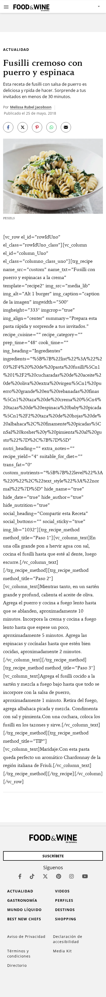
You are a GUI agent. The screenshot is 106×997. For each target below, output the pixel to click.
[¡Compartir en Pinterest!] (37, 127)
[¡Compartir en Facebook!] (8, 127)
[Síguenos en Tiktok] (32, 876)
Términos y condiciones (19, 953)
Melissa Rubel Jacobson (30, 107)
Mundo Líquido (24, 909)
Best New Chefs (24, 918)
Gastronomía (22, 900)
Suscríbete (53, 855)
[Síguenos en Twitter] (45, 876)
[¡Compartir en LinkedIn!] (51, 127)
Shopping (65, 918)
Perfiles (64, 900)
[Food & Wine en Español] (31, 6)
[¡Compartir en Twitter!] (22, 127)
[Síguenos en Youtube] (85, 876)
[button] (6, 6)
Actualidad (16, 49)
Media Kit (62, 950)
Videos (62, 891)
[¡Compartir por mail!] (66, 127)
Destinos (65, 909)
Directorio (17, 965)
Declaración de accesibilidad (67, 939)
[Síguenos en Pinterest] (58, 876)
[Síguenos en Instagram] (71, 876)
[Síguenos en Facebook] (20, 876)
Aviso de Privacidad (26, 936)
